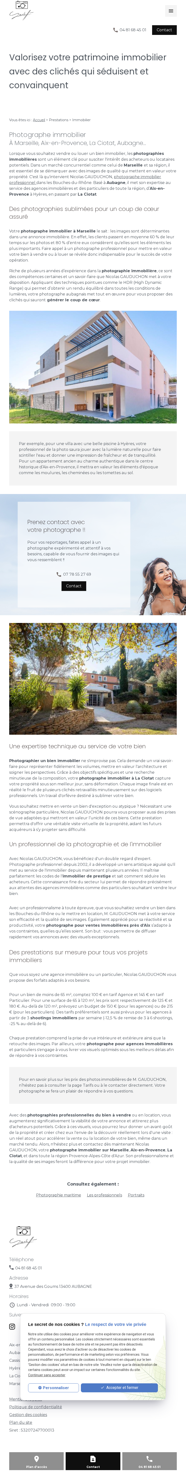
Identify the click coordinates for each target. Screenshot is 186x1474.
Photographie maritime (58, 1195)
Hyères (16, 1368)
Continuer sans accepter (46, 1375)
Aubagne (18, 1352)
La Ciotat (17, 1376)
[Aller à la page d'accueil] (45, 11)
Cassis (14, 1360)
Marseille (17, 1383)
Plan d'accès (36, 1467)
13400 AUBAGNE (53, 1286)
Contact (93, 1467)
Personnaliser (56, 1388)
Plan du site (20, 1422)
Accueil (39, 120)
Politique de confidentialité (35, 1407)
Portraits (136, 1195)
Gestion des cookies (28, 1414)
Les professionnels (104, 1195)
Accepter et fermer (121, 1387)
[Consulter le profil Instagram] (12, 1326)
